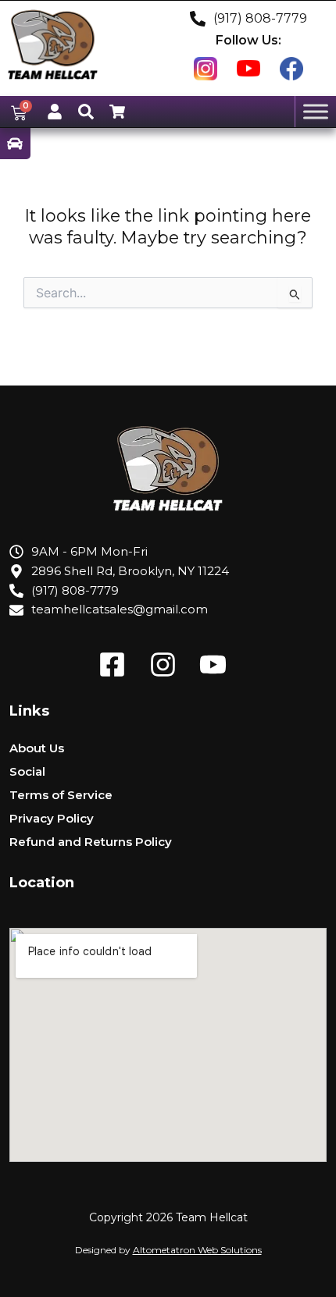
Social (27, 771)
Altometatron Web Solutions (197, 1250)
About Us (36, 748)
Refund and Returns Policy (90, 841)
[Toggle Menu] (315, 111)
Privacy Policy (51, 818)
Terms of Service (61, 794)
